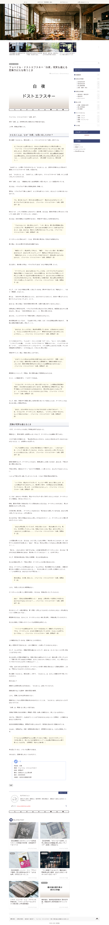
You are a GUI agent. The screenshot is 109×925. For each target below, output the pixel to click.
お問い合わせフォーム (83, 2)
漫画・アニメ (88, 117)
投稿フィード (79, 147)
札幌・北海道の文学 (88, 105)
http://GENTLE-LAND (23, 806)
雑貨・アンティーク (88, 119)
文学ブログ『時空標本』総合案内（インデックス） (45, 3)
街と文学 (87, 102)
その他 (87, 125)
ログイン (77, 145)
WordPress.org (79, 151)
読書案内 (87, 75)
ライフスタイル (87, 113)
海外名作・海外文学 (88, 94)
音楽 (88, 121)
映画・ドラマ (88, 115)
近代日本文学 (88, 81)
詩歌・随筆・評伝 (88, 87)
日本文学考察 (87, 79)
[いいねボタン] (11, 785)
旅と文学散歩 (88, 107)
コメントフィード (80, 149)
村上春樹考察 (88, 85)
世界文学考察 (87, 91)
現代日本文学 (88, 83)
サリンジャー (88, 98)
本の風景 (88, 109)
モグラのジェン (64, 2)
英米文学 (88, 96)
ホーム (25, 2)
